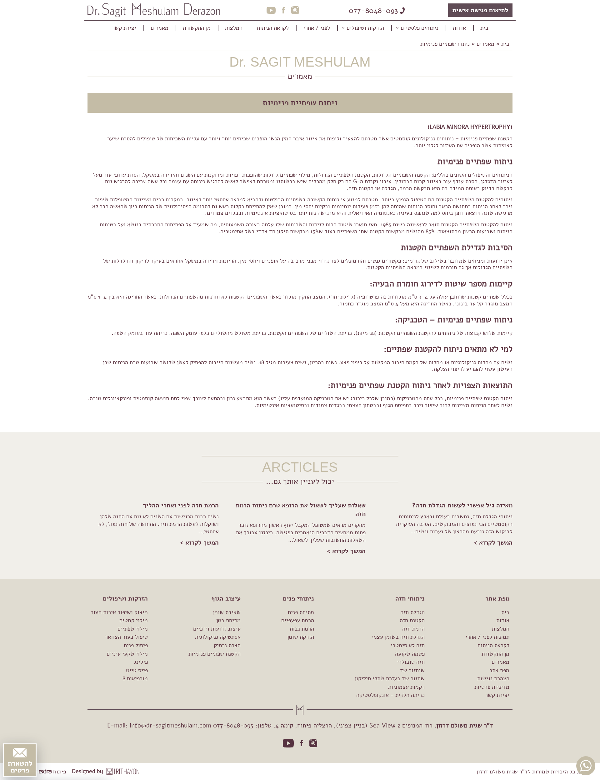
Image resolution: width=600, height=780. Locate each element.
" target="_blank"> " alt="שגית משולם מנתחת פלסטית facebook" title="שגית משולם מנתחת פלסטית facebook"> (301, 743)
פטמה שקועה (410, 653)
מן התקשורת (495, 653)
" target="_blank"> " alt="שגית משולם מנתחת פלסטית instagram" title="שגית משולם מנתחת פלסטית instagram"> (313, 743)
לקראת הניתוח (493, 645)
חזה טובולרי (411, 662)
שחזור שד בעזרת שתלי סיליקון (390, 678)
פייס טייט (137, 670)
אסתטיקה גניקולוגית (218, 637)
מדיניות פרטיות (491, 687)
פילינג (141, 662)
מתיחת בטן (228, 620)
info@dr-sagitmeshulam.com (170, 725)
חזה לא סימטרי (408, 645)
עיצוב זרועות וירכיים (217, 628)
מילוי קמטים (133, 620)
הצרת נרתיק (227, 645)
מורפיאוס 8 (135, 678)
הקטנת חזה (412, 620)
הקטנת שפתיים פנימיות (214, 653)
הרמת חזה (413, 628)
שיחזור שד (412, 670)
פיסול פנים (136, 645)
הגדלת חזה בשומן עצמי (398, 637)
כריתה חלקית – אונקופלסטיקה (390, 695)
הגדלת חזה (412, 612)
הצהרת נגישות (493, 678)
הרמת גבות (302, 628)
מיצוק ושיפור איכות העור (119, 612)
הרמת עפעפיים (297, 620)
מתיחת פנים (301, 612)
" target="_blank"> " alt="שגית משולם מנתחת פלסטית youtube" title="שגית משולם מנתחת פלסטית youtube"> (288, 743)
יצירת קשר (497, 695)
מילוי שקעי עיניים (127, 653)
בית (505, 44)
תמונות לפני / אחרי (487, 637)
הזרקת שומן (300, 637)
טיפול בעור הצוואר (126, 637)
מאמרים (485, 44)
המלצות (500, 628)
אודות (502, 620)
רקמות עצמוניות (406, 687)
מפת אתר (499, 670)
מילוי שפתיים (133, 628)
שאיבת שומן (227, 612)
